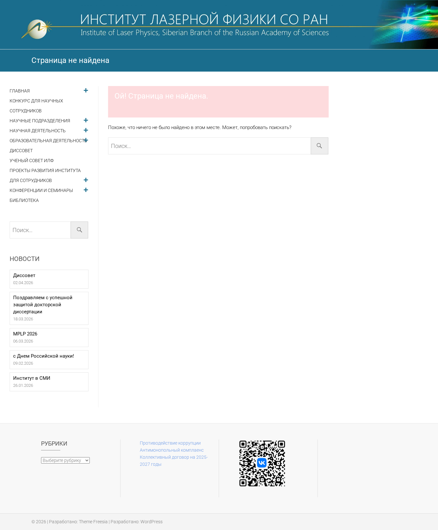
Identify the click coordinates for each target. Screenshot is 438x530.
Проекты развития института (45, 170)
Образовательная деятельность (48, 140)
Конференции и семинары (41, 190)
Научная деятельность (38, 131)
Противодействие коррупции (170, 443)
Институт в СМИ (31, 378)
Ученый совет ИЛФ (32, 160)
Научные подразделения (40, 121)
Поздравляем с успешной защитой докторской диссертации (42, 305)
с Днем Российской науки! (43, 356)
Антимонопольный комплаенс (172, 450)
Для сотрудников (31, 180)
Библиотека (24, 200)
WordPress (151, 521)
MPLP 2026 (25, 334)
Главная (20, 91)
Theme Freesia (93, 521)
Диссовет (21, 150)
